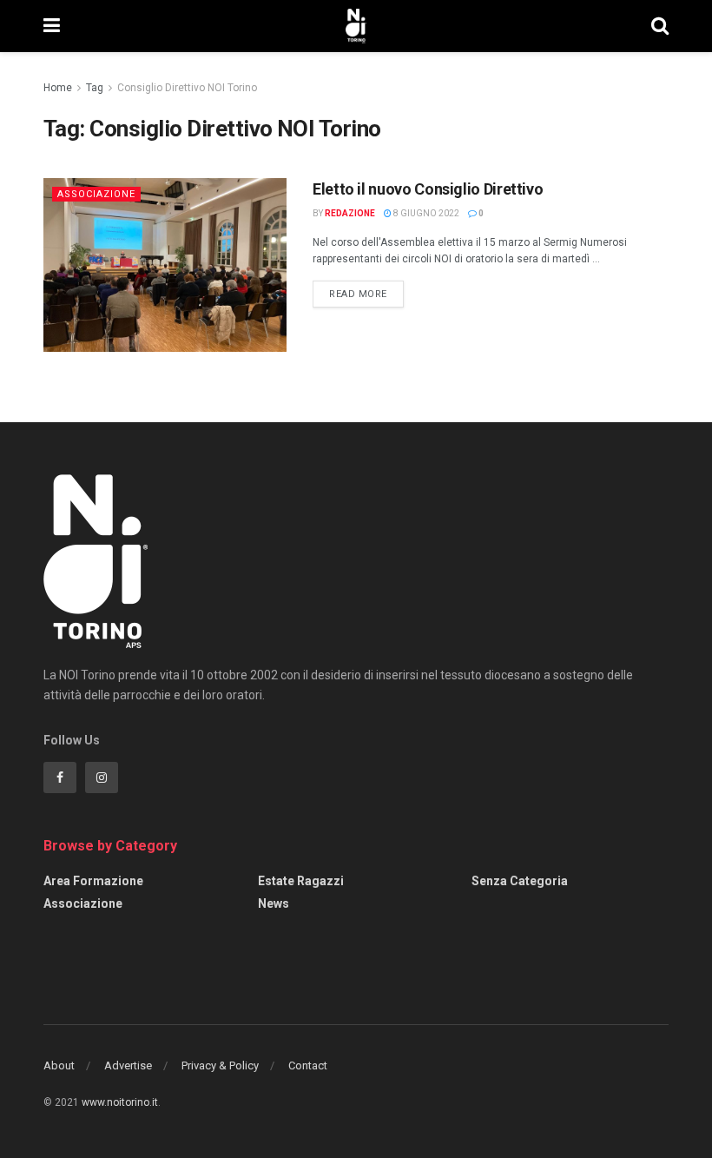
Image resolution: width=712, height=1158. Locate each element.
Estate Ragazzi (301, 881)
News (273, 903)
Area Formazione (93, 881)
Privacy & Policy (220, 1065)
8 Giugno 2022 (425, 213)
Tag (94, 88)
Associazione (96, 194)
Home (57, 88)
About (59, 1065)
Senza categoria (519, 881)
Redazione (350, 213)
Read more (358, 294)
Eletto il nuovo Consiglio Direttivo (428, 189)
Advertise (128, 1065)
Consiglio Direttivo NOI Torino (187, 88)
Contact (307, 1065)
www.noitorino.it (120, 1102)
